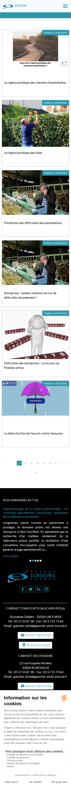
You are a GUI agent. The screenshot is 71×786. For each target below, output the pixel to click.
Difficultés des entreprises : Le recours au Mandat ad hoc (31, 365)
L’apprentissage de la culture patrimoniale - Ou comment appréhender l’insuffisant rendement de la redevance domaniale (35, 512)
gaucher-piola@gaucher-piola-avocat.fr (40, 625)
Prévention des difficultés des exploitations (33, 223)
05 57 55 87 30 (24, 621)
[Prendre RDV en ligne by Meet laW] (46, 589)
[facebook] (23, 589)
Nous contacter (38, 635)
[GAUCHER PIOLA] (21, 4)
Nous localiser (38, 645)
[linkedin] (38, 589)
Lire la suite (10, 556)
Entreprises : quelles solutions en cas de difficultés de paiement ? (30, 295)
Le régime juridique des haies (23, 152)
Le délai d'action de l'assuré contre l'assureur (33, 433)
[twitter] (31, 589)
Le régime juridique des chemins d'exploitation (35, 82)
